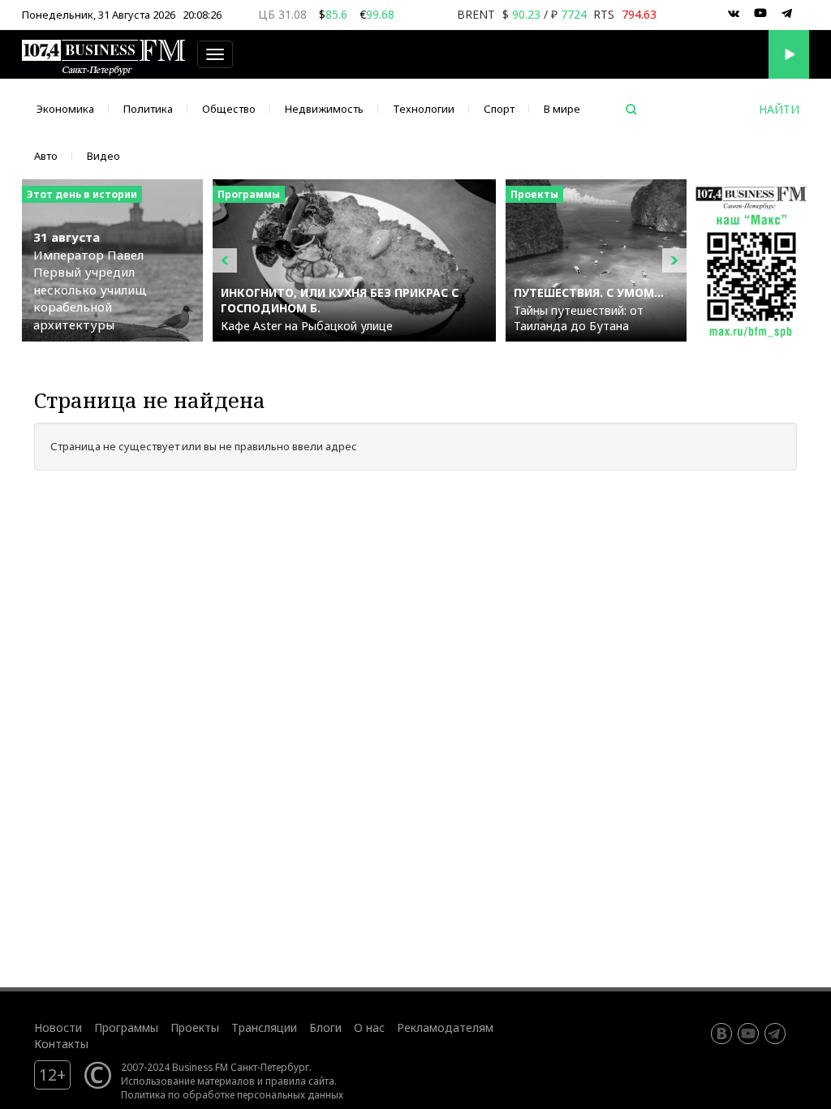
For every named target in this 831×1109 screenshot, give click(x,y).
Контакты (61, 1043)
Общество (229, 109)
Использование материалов (188, 1080)
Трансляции (264, 1027)
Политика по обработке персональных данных (232, 1094)
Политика (148, 109)
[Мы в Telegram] (787, 13)
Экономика (65, 109)
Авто (46, 156)
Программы (126, 1027)
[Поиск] (631, 109)
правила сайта (299, 1080)
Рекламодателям (445, 1027)
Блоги (325, 1027)
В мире (562, 109)
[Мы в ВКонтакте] (733, 13)
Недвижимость (324, 109)
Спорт (499, 109)
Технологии (423, 109)
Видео (103, 156)
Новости (58, 1027)
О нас (369, 1027)
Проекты (194, 1027)
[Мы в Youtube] (760, 13)
